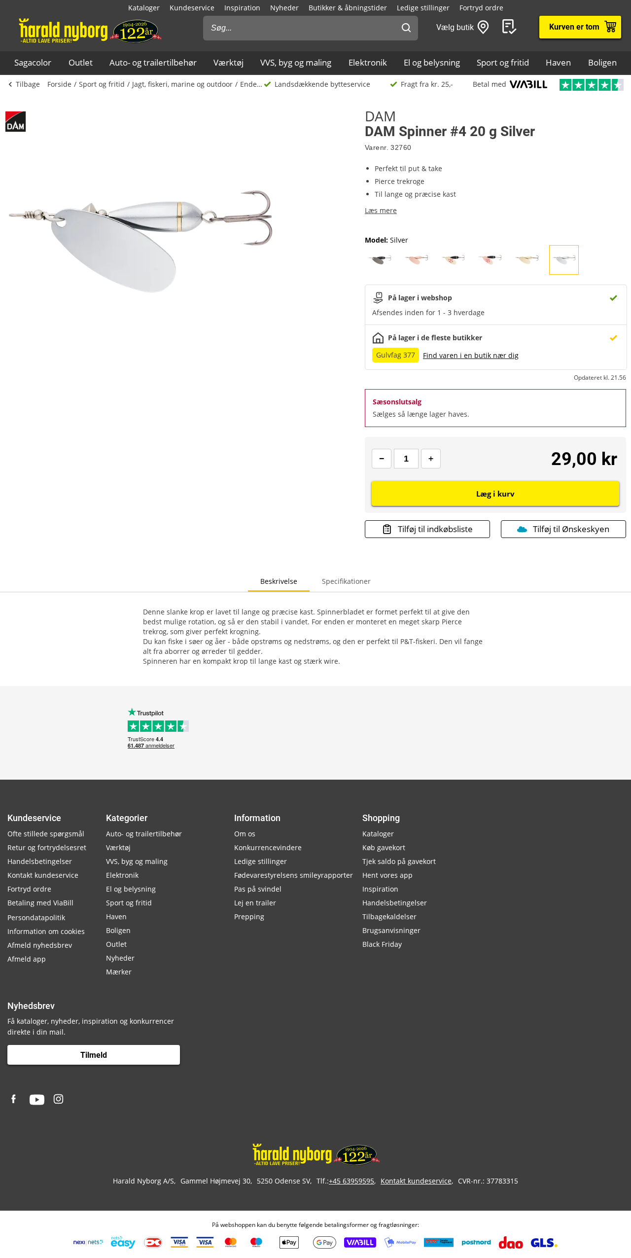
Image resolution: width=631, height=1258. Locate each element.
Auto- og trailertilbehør (153, 62)
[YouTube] (37, 1099)
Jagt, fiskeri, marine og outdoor (182, 84)
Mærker (119, 971)
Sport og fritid (503, 62)
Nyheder (284, 7)
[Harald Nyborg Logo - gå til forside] (89, 30)
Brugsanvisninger (391, 930)
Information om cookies (46, 931)
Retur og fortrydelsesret (46, 847)
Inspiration (242, 7)
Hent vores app (387, 875)
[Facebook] (14, 1099)
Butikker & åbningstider (348, 7)
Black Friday (382, 944)
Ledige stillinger (423, 7)
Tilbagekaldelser (389, 916)
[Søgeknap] (406, 28)
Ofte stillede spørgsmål (45, 833)
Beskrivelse (278, 581)
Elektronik (368, 62)
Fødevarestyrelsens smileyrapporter (293, 875)
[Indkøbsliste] (511, 27)
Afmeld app (26, 959)
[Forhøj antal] (431, 458)
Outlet (81, 62)
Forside (59, 84)
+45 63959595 (351, 1181)
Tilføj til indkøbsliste (435, 529)
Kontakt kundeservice (42, 875)
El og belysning (432, 62)
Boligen (602, 62)
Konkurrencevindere (268, 847)
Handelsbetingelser (39, 861)
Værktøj (228, 62)
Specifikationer (346, 581)
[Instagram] (59, 1099)
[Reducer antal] (381, 458)
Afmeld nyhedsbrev (39, 945)
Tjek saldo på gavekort (399, 861)
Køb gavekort (383, 847)
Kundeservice (192, 7)
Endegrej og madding (252, 84)
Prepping (249, 916)
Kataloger (144, 7)
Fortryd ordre (481, 7)
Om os (244, 833)
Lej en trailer (255, 902)
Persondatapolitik (36, 917)
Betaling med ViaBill (40, 902)
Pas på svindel (257, 889)
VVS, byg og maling (295, 62)
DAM (380, 116)
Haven (558, 62)
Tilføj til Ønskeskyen (571, 529)
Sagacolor (32, 62)
